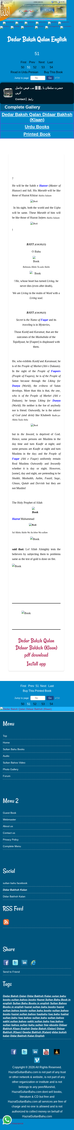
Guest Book (9, 812)
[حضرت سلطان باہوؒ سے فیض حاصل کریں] (8, 96)
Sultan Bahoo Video (14, 762)
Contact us (9, 832)
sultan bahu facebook (15, 883)
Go (50, 78)
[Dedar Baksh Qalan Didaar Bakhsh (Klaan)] (26, 709)
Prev (32, 62)
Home (6, 742)
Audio (6, 755)
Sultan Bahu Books (13, 749)
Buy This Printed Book (37, 690)
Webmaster (9, 819)
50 (22, 67)
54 (51, 67)
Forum (6, 776)
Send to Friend (11, 971)
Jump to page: (21, 78)
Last (50, 62)
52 (35, 67)
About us (8, 826)
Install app (36, 663)
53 (43, 67)
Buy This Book (54, 72)
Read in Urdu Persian (24, 72)
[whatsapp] (7, 1120)
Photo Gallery (10, 769)
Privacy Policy (10, 839)
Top (5, 735)
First (23, 62)
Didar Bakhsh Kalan (14, 896)
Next (41, 62)
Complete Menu (12, 846)
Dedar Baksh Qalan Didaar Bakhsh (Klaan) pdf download (36, 648)
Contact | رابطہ (24, 99)
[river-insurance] (13, 1123)
